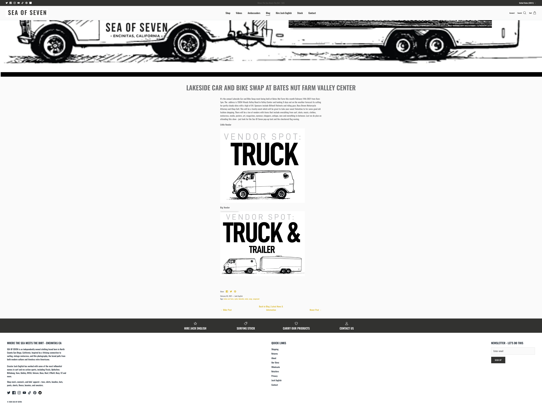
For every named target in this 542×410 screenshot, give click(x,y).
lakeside (241, 299)
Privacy (274, 375)
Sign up (498, 360)
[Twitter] (7, 3)
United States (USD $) (526, 3)
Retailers (275, 371)
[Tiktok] (22, 3)
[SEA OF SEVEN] (27, 13)
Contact (312, 13)
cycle (236, 299)
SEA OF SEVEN (17, 402)
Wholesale (275, 366)
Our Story (275, 362)
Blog (268, 13)
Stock (300, 13)
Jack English (276, 380)
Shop (228, 13)
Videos (239, 13)
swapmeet (256, 299)
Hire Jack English (284, 13)
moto (246, 299)
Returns (274, 353)
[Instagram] (15, 3)
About (273, 358)
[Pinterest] (26, 3)
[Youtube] (19, 3)
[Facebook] (11, 3)
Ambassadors (254, 13)
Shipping (274, 349)
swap (250, 299)
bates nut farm (229, 299)
